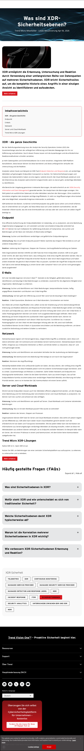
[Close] (80, 738)
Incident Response (16, 597)
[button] (42, 514)
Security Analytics (17, 603)
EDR (26, 579)
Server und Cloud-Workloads (15, 129)
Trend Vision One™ (19, 637)
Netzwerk (8, 126)
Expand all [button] (69, 473)
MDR (10, 609)
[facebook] (10, 684)
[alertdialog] (42, 743)
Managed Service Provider (21, 585)
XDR (6, 229)
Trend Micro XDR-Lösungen (15, 133)
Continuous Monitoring (45, 579)
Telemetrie (13, 579)
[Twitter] (16, 684)
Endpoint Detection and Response (52, 171)
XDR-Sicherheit (14, 572)
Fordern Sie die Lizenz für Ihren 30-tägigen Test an (21, 724)
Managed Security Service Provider (57, 585)
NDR (55, 591)
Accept (49, 747)
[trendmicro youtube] (28, 684)
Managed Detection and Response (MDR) (27, 591)
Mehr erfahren (9, 92)
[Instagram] (22, 684)
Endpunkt (8, 119)
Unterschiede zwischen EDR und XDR (50, 603)
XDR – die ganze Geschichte (15, 116)
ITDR (34, 597)
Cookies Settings (33, 747)
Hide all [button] (79, 473)
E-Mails (7, 122)
